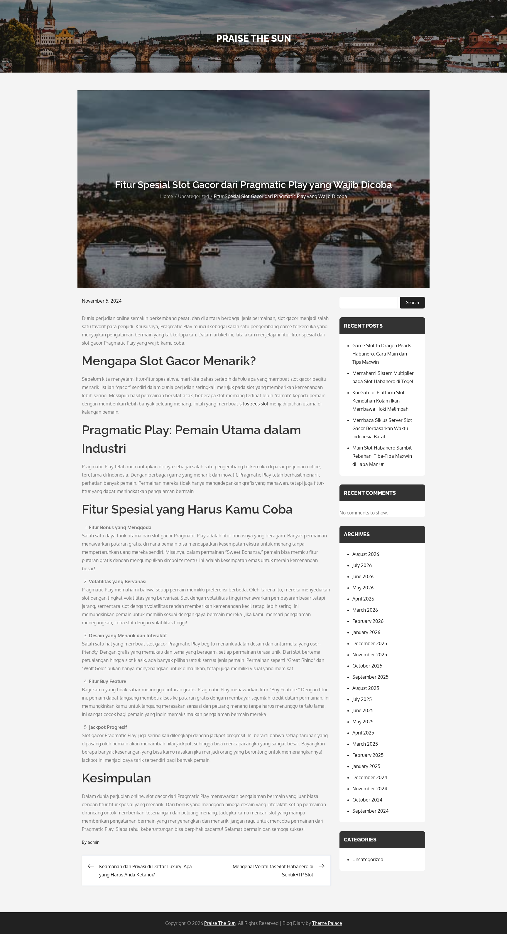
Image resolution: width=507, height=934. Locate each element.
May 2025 (363, 722)
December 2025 (369, 643)
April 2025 (363, 733)
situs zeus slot (253, 404)
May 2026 (363, 588)
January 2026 (366, 632)
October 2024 (367, 800)
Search (412, 302)
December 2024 (369, 777)
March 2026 (365, 610)
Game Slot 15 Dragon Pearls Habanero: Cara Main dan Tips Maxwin (381, 354)
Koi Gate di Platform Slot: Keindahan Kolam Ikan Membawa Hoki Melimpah (380, 401)
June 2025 (363, 710)
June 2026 (363, 576)
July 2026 (362, 565)
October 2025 (367, 666)
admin (93, 842)
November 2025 (369, 655)
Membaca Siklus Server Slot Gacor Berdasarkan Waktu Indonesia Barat (382, 428)
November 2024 (369, 789)
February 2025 (367, 755)
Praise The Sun (253, 38)
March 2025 (365, 744)
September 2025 (370, 677)
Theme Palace (327, 923)
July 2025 (362, 699)
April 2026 (363, 599)
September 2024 (370, 811)
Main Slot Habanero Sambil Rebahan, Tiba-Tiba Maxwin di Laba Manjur (382, 456)
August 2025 (365, 688)
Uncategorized (367, 859)
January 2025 (366, 766)
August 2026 (365, 554)
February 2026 (367, 621)
